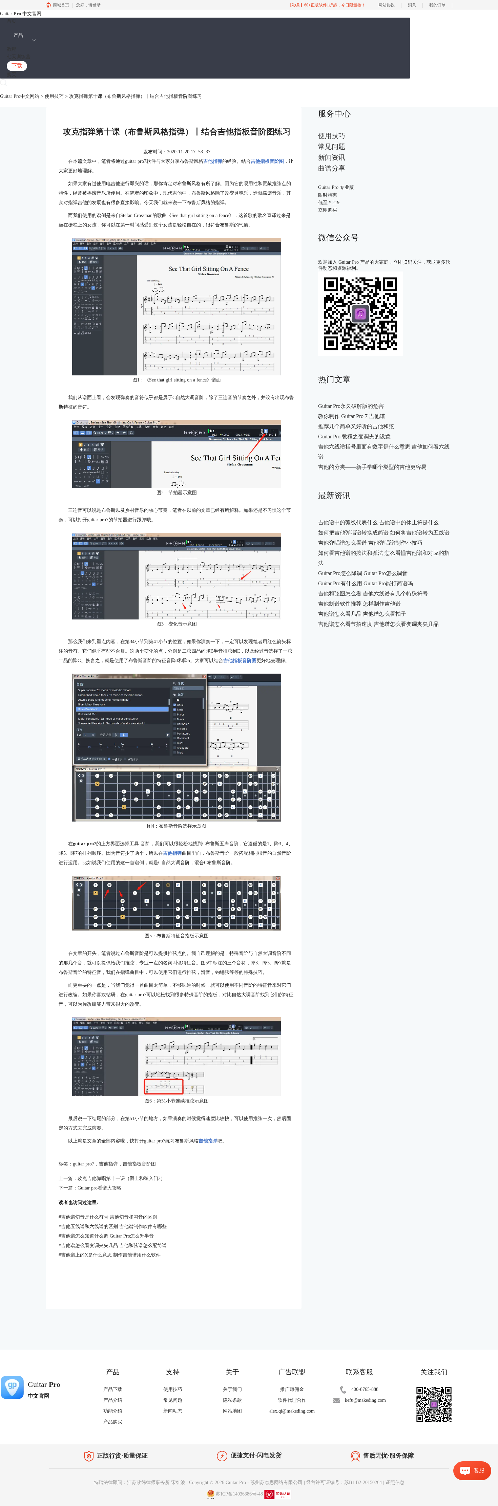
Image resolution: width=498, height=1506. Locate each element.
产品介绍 (112, 1400)
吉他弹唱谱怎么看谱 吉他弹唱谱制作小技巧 (370, 543)
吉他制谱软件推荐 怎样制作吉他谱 (359, 604)
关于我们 (232, 1389)
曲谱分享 (331, 168)
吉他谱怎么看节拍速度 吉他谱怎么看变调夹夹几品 (378, 624)
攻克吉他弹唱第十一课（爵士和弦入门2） (121, 1178)
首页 (11, 21)
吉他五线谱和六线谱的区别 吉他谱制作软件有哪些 (113, 1226)
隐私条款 (232, 1400)
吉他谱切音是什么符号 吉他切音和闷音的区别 (108, 1217)
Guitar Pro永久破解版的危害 (351, 406)
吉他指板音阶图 (139, 1163)
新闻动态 (172, 1411)
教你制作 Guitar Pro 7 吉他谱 (351, 416)
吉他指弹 (108, 1163)
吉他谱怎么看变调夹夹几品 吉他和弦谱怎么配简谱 (113, 1245)
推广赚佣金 (292, 1389)
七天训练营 (18, 56)
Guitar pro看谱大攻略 (99, 1188)
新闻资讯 (331, 157)
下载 (17, 65)
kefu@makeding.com (365, 1400)
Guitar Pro (236, 1482)
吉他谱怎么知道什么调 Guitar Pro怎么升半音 (106, 1236)
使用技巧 (54, 96)
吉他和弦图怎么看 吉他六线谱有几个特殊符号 (373, 593)
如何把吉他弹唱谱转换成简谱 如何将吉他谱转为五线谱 (384, 533)
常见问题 (331, 146)
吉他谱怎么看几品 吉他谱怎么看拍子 (362, 614)
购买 (11, 74)
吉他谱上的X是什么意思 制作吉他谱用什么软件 (110, 1255)
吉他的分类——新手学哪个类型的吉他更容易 (372, 467)
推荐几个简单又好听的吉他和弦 (356, 426)
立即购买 (327, 210)
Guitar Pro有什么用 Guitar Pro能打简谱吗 (365, 583)
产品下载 (112, 1389)
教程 (11, 49)
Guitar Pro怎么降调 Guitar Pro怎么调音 (363, 573)
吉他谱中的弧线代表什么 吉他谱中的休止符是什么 (378, 522)
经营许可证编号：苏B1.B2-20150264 (344, 1482)
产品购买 (112, 1421)
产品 (18, 35)
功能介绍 (112, 1411)
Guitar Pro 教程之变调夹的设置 (354, 436)
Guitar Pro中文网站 (19, 96)
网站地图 (232, 1411)
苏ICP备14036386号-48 (239, 1494)
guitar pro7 (83, 1163)
